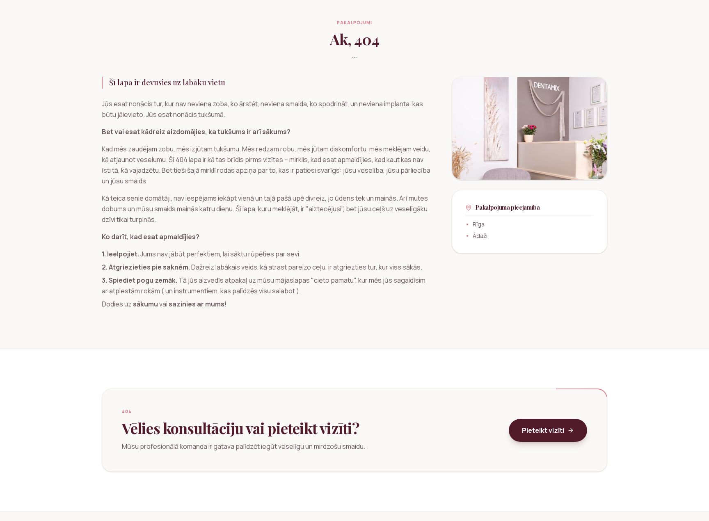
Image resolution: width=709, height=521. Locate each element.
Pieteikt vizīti (543, 430)
